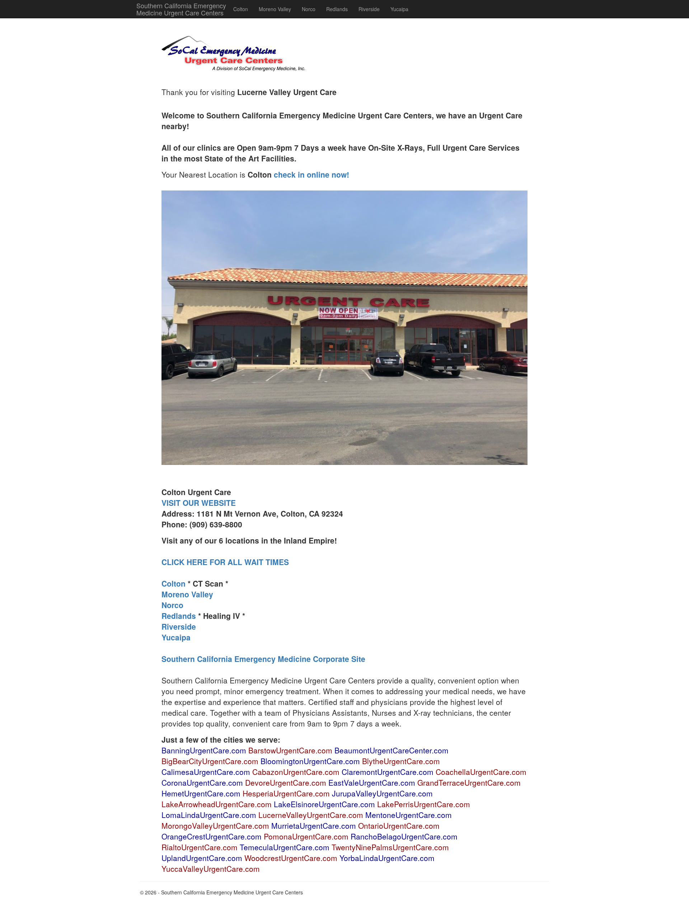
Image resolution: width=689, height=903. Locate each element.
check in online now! (311, 174)
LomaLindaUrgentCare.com (208, 814)
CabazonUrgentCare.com (295, 771)
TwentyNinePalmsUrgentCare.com (390, 847)
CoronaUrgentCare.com (202, 782)
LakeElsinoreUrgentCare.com (324, 804)
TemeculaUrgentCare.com (284, 847)
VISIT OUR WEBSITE (198, 502)
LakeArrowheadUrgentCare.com (216, 804)
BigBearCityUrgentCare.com (209, 761)
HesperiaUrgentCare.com (286, 793)
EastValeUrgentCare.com (371, 782)
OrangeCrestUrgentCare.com (211, 836)
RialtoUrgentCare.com (199, 847)
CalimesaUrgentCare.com (205, 771)
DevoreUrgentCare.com (285, 782)
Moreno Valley (275, 9)
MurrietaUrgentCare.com (313, 825)
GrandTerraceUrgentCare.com (469, 782)
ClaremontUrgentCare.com (387, 771)
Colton (240, 9)
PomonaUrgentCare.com (306, 836)
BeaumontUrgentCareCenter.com (391, 750)
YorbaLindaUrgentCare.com (387, 857)
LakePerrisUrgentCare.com (423, 804)
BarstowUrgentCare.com (290, 750)
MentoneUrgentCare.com (408, 814)
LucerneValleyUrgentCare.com (310, 814)
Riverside (369, 9)
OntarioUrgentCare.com (399, 825)
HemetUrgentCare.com (200, 793)
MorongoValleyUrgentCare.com (215, 825)
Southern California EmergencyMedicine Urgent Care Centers (181, 9)
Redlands (337, 9)
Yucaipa (399, 9)
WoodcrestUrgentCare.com (290, 857)
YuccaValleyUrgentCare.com (210, 868)
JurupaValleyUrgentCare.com (382, 793)
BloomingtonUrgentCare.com (310, 761)
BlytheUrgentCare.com (401, 761)
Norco (308, 9)
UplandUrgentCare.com (201, 857)
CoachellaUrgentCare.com (481, 771)
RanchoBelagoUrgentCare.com (404, 836)
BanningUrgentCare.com (203, 750)
